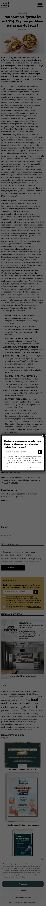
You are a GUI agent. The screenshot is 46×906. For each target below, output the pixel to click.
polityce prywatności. (33, 467)
